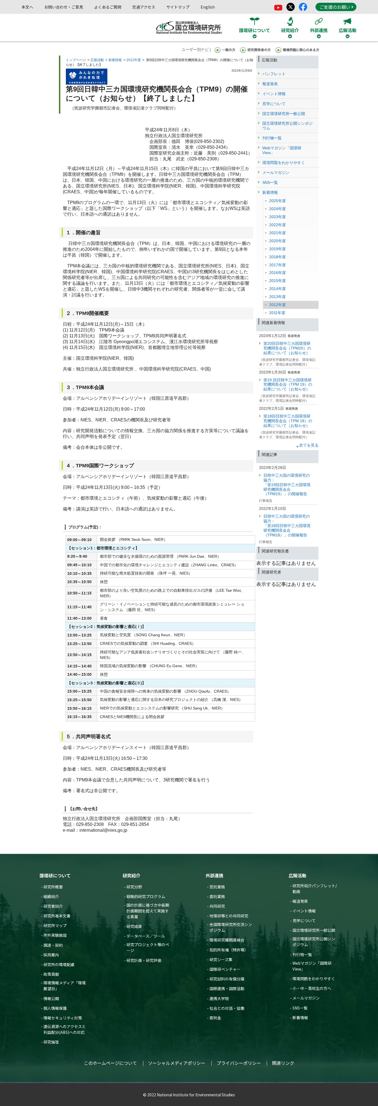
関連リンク (283, 1063)
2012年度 (133, 60)
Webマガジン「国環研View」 (312, 966)
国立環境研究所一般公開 (313, 930)
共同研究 (217, 906)
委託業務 (217, 896)
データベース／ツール (145, 936)
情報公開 (51, 998)
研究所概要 (53, 887)
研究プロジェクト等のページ (147, 947)
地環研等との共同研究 (228, 916)
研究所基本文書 (57, 916)
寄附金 (215, 1018)
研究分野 (134, 887)
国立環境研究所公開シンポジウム (313, 941)
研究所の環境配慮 (58, 964)
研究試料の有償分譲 (226, 979)
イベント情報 (304, 911)
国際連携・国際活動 (226, 988)
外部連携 (214, 875)
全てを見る (309, 445)
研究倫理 (51, 1042)
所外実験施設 (55, 935)
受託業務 (217, 887)
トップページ (76, 60)
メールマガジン (306, 998)
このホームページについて (110, 1063)
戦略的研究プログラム (145, 896)
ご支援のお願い (334, 7)
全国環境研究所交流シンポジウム (230, 927)
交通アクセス (143, 7)
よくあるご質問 (107, 7)
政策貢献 (51, 974)
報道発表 (300, 901)
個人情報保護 (55, 1008)
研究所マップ (55, 925)
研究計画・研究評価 (143, 960)
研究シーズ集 (220, 959)
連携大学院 (219, 998)
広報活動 (97, 60)
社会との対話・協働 (226, 1008)
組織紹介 (51, 896)
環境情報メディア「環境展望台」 (64, 985)
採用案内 (51, 955)
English (208, 7)
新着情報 (115, 60)
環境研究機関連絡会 (226, 940)
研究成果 (134, 926)
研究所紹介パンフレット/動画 (314, 888)
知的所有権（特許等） (228, 950)
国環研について (55, 875)
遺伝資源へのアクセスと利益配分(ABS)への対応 (64, 1029)
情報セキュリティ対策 (62, 1018)
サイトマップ (178, 7)
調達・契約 (53, 945)
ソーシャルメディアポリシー (176, 1063)
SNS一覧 (299, 1008)
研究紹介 (131, 875)
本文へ (27, 7)
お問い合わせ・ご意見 (63, 7)
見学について (304, 920)
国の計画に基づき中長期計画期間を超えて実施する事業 (147, 910)
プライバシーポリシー (239, 1063)
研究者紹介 (53, 906)
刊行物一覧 (302, 954)
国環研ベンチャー (224, 969)
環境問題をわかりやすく (313, 978)
